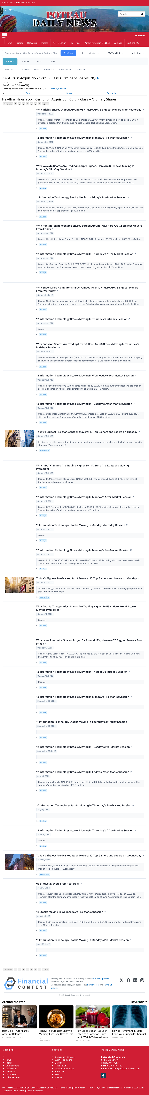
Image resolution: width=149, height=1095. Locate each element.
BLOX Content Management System (114, 1088)
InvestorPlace (44, 450)
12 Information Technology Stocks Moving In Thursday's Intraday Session (83, 319)
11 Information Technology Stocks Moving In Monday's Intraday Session (82, 525)
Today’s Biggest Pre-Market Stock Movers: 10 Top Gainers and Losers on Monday (88, 578)
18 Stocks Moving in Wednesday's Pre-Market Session (71, 911)
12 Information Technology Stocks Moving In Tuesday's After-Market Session (85, 403)
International (65, 69)
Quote (29, 93)
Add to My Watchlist (57, 89)
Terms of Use (65, 1088)
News (37, 69)
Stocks (25, 61)
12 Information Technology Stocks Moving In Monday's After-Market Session (85, 496)
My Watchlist (114, 53)
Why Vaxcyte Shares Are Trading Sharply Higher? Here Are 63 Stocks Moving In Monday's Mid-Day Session (85, 167)
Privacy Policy (93, 984)
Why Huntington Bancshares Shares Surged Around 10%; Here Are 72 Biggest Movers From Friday (89, 227)
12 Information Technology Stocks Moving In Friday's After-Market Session (84, 771)
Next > (45, 104)
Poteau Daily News (25, 1088)
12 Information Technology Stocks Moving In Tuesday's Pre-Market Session (84, 746)
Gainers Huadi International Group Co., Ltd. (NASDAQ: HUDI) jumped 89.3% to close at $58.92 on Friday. (89, 239)
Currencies (49, 69)
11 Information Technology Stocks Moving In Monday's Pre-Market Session (84, 940)
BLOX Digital (139, 1088)
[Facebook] (128, 983)
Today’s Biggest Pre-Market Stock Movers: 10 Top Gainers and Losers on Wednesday (90, 855)
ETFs (39, 61)
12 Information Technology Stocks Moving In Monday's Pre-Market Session (84, 137)
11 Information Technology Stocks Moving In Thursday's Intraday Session (83, 721)
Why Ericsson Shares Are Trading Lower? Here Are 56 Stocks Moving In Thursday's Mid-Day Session (87, 346)
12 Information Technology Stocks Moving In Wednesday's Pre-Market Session (86, 375)
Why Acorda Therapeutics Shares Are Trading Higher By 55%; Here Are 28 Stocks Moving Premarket (86, 608)
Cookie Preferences (34, 1090)
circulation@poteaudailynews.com (124, 1068)
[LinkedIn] (135, 983)
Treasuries (80, 69)
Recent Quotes (89, 53)
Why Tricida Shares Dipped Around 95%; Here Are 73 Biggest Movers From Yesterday (90, 109)
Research (111, 93)
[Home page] (74, 13)
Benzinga (43, 128)
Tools (52, 61)
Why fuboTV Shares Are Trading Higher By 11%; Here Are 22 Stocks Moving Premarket (82, 467)
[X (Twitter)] (122, 983)
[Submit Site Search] (142, 14)
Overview (25, 69)
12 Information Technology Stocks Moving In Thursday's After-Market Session (86, 253)
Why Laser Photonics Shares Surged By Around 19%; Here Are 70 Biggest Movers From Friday (89, 642)
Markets (10, 61)
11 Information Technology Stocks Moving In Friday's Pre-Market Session (82, 197)
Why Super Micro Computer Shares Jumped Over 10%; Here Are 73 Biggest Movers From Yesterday (87, 289)
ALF (99, 78)
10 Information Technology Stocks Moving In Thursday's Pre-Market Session (85, 805)
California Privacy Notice (14, 1090)
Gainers (42, 329)
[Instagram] (142, 983)
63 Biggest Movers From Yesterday (59, 883)
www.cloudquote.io (100, 978)
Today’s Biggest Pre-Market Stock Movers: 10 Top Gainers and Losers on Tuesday (88, 431)
